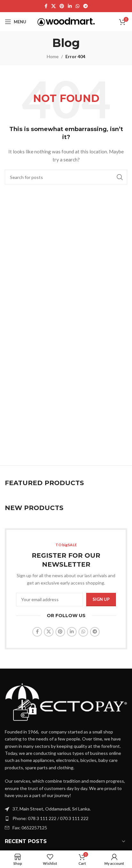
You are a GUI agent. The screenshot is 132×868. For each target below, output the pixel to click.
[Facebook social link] (46, 6)
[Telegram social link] (85, 6)
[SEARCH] (119, 177)
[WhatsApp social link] (77, 6)
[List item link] (66, 818)
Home (53, 56)
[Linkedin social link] (70, 6)
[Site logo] (66, 21)
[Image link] (66, 701)
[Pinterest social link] (62, 6)
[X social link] (53, 6)
